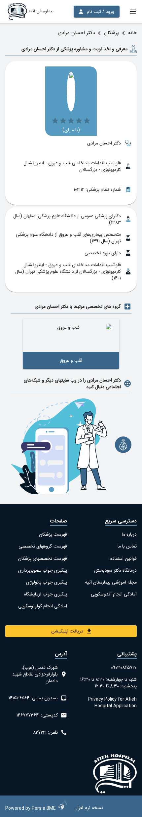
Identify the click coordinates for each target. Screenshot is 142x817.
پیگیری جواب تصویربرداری (42, 570)
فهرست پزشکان (53, 534)
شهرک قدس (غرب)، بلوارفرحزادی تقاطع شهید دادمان (35, 674)
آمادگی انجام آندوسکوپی (114, 594)
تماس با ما (127, 546)
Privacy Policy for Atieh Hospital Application (112, 703)
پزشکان (111, 33)
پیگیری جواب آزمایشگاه (45, 594)
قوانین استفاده (123, 558)
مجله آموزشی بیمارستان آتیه (111, 582)
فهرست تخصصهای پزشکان (42, 558)
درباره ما (129, 534)
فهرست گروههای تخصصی (42, 546)
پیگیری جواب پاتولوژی (46, 582)
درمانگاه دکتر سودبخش (115, 570)
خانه (132, 33)
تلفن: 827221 (45, 732)
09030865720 (124, 667)
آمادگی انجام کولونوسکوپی (42, 606)
